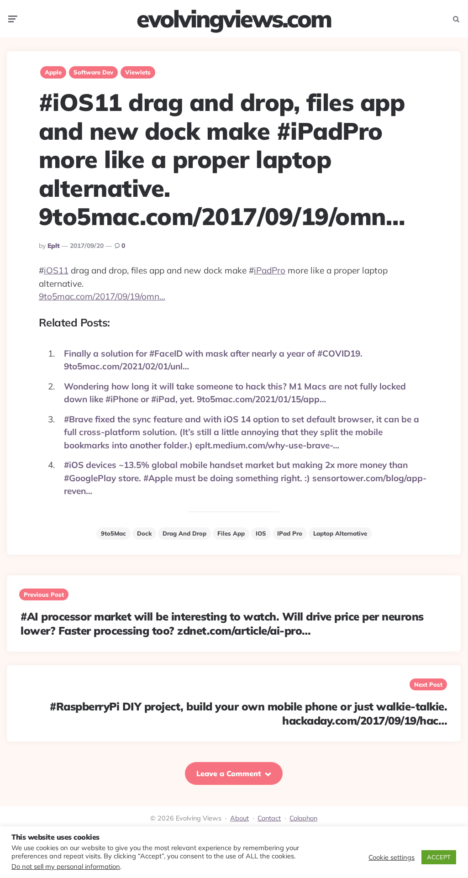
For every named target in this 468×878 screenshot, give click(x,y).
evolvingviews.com (234, 19)
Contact (269, 818)
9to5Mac (113, 533)
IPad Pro (289, 533)
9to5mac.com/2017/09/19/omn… (102, 296)
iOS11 (56, 270)
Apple (53, 72)
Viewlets (138, 72)
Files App (231, 533)
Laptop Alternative (340, 533)
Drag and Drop (184, 533)
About (239, 818)
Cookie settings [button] (391, 857)
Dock (144, 533)
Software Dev (93, 72)
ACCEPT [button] (439, 857)
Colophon (303, 818)
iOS (261, 533)
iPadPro (269, 270)
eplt (53, 245)
